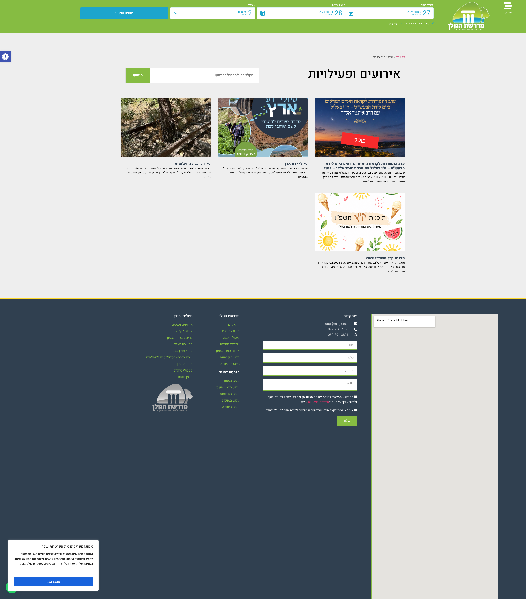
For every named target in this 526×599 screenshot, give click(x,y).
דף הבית (400, 57)
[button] (5, 56)
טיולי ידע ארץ (296, 163)
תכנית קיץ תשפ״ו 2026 (385, 258)
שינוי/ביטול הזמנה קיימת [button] (417, 23)
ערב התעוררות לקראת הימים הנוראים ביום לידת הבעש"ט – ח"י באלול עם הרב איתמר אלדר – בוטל (364, 166)
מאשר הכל (53, 582)
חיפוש (138, 75)
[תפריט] (508, 6)
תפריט (508, 12)
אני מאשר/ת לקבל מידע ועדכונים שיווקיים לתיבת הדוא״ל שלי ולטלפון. (308, 410)
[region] (53, 565)
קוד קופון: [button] (393, 24)
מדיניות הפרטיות (318, 402)
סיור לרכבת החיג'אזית (193, 163)
